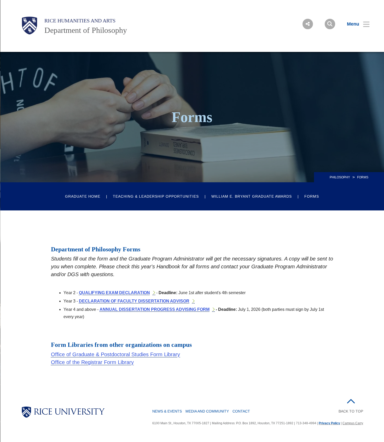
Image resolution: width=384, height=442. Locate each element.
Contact (241, 411)
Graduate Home (82, 196)
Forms (311, 196)
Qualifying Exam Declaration (114, 292)
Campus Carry (352, 423)
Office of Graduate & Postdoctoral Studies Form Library (115, 354)
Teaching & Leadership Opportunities (156, 196)
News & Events (167, 411)
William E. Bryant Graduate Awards (251, 196)
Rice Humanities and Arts (79, 20)
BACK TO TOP (351, 411)
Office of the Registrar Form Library (92, 362)
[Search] (330, 24)
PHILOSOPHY (340, 177)
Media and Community (207, 411)
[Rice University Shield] (29, 25)
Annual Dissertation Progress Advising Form (155, 309)
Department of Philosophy (85, 30)
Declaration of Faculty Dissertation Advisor (134, 301)
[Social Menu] (307, 24)
